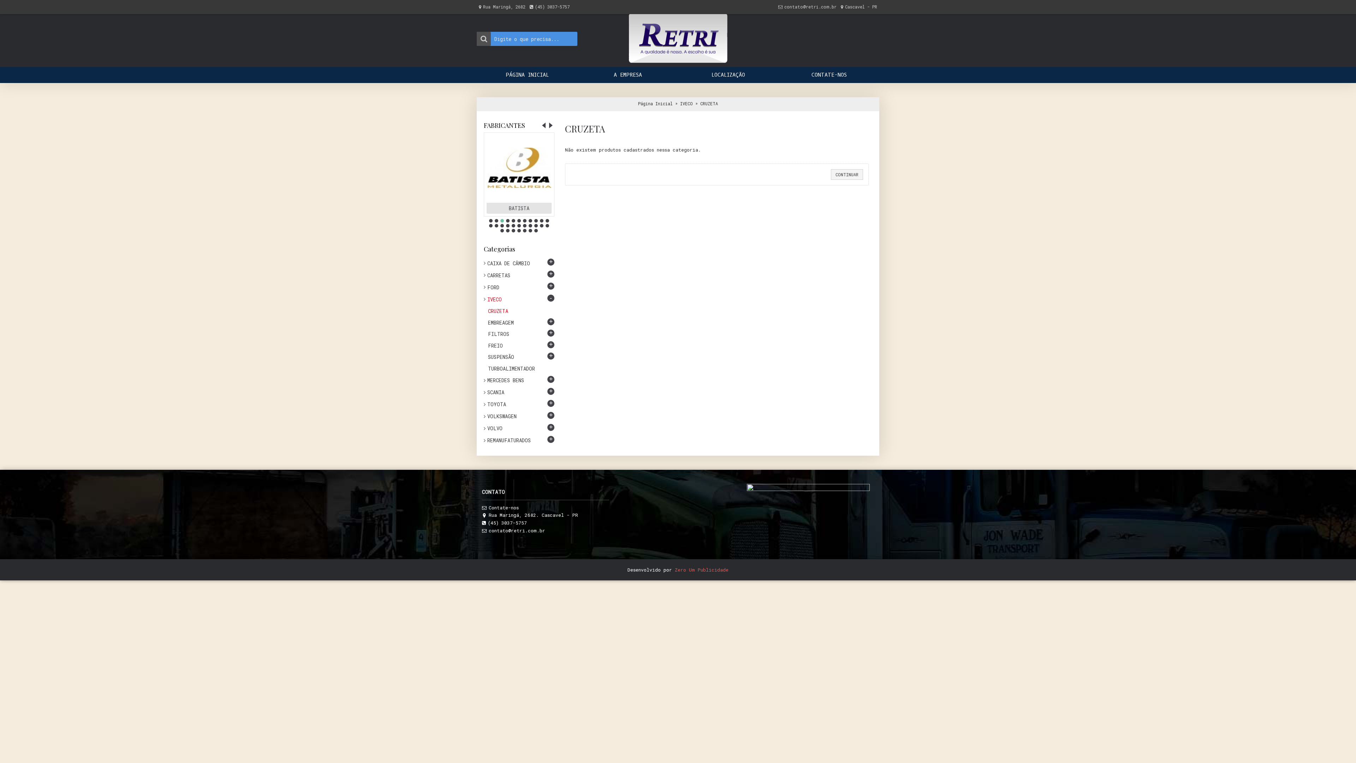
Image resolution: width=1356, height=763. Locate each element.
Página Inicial (655, 103)
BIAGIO (519, 208)
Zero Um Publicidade (701, 570)
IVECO (686, 103)
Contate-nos (504, 507)
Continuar (846, 174)
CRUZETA (709, 103)
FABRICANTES (504, 125)
